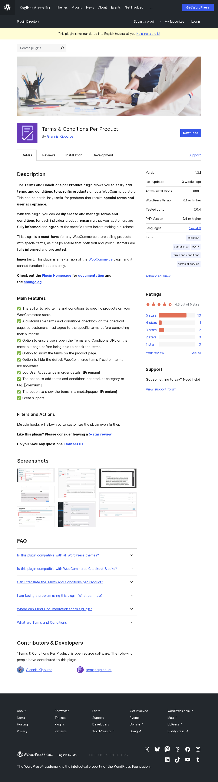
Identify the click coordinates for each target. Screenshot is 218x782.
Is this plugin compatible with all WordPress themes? (58, 555)
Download (190, 133)
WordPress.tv (103, 731)
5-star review (100, 434)
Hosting (22, 724)
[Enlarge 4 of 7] (90, 474)
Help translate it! (148, 33)
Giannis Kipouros (60, 136)
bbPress (175, 724)
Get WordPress (198, 7)
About (21, 711)
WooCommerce (101, 259)
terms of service (188, 263)
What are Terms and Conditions (42, 622)
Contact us (73, 444)
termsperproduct (99, 670)
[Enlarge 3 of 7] (49, 512)
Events (134, 717)
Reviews (48, 155)
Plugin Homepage (56, 275)
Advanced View (158, 276)
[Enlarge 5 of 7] (90, 507)
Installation (73, 155)
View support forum (161, 389)
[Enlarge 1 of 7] (49, 474)
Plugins (60, 724)
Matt (173, 717)
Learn (96, 711)
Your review (155, 353)
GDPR (195, 246)
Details (27, 155)
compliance (181, 246)
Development (102, 155)
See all (196, 353)
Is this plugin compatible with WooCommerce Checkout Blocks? (67, 569)
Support (195, 155)
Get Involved (139, 711)
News (21, 717)
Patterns (61, 731)
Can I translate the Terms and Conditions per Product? (60, 582)
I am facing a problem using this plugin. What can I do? (60, 596)
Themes (60, 717)
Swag (135, 731)
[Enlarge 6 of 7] (131, 474)
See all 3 (195, 228)
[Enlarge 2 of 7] (49, 491)
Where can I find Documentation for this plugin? (54, 609)
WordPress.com (180, 711)
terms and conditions (186, 255)
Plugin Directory (28, 21)
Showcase (62, 711)
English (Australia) (70, 755)
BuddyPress (178, 731)
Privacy (22, 731)
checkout (193, 237)
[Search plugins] (62, 48)
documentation (91, 275)
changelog (33, 282)
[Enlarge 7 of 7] (131, 497)
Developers (100, 724)
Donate (137, 724)
